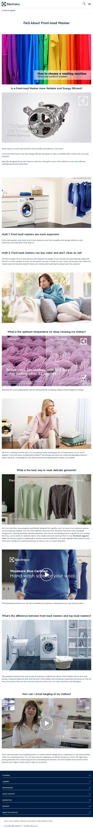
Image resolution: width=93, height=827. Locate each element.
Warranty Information (28, 821)
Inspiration (7, 800)
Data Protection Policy (45, 821)
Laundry (5, 781)
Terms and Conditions (11, 821)
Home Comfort (8, 794)
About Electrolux (10, 812)
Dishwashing (7, 788)
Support (9, 10)
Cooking (6, 775)
